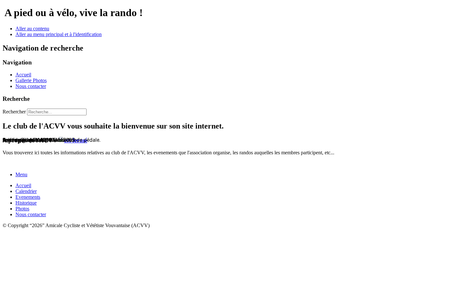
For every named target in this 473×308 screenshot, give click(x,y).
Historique (26, 203)
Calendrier (26, 191)
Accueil (23, 74)
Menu (21, 174)
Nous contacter (30, 86)
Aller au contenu (32, 28)
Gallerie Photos (31, 80)
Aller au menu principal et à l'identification (58, 34)
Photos (22, 208)
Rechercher (14, 111)
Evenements (27, 197)
